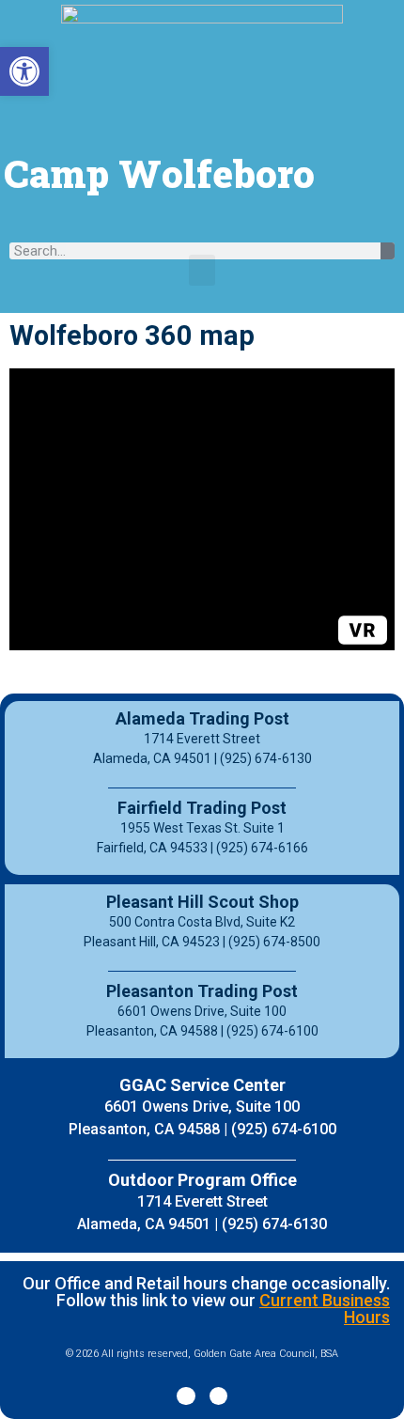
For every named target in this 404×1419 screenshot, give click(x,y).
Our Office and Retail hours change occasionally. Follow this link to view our (206, 1300)
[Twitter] (218, 1396)
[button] (202, 270)
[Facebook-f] (185, 1396)
